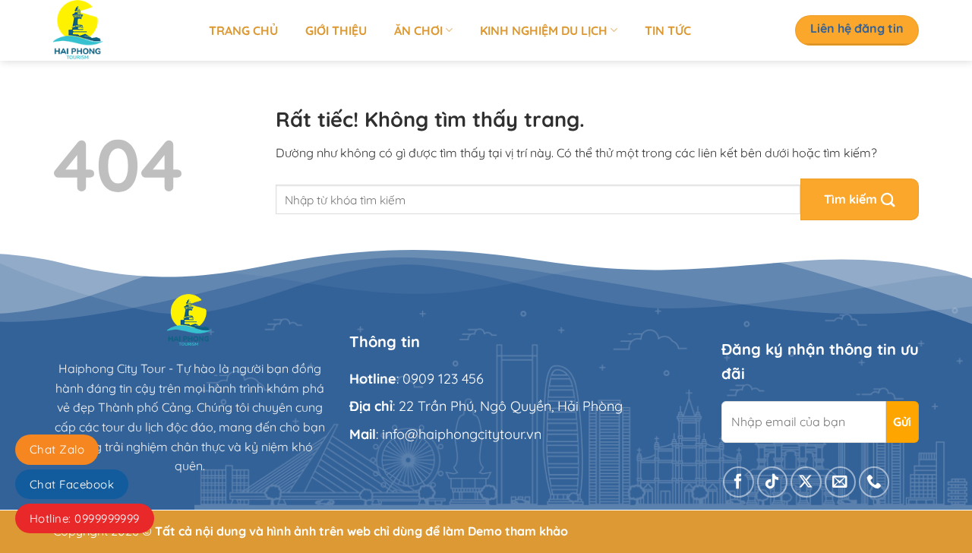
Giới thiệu (336, 30)
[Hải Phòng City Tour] (119, 30)
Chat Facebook (72, 484)
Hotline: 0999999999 (85, 518)
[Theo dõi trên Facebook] (738, 482)
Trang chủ (243, 30)
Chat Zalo (57, 449)
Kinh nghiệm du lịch (544, 30)
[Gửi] (859, 199)
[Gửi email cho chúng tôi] (840, 482)
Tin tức (668, 30)
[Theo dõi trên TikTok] (772, 482)
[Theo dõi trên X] (806, 482)
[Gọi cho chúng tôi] (874, 482)
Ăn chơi (418, 30)
